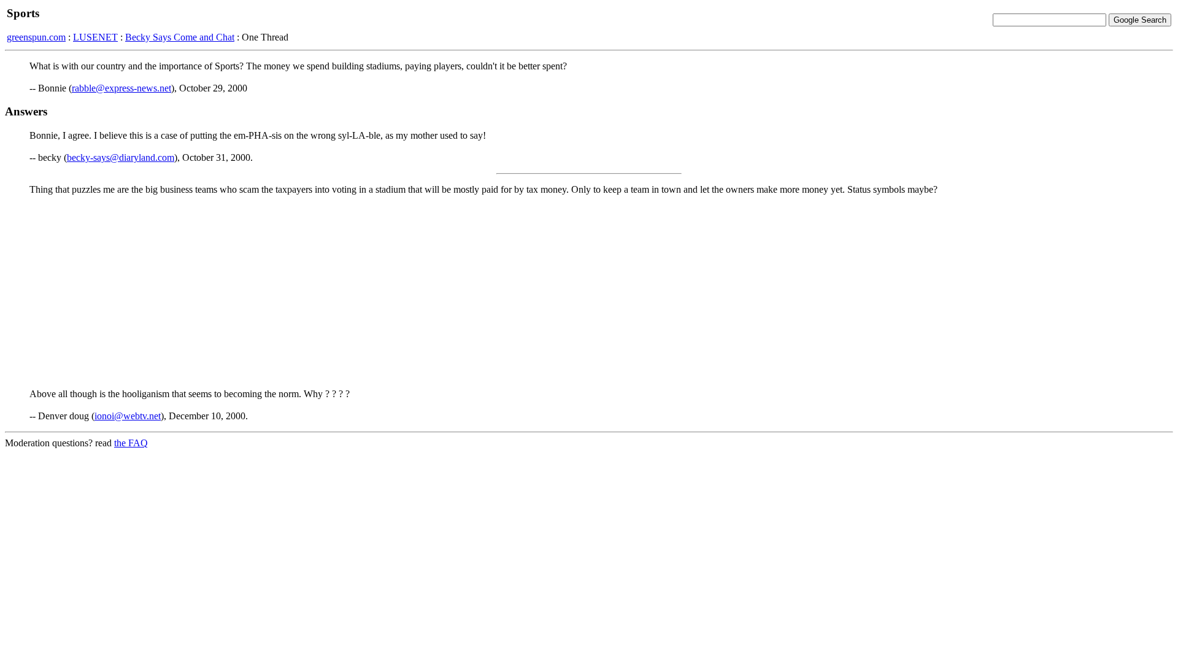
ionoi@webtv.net (127, 416)
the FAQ (131, 443)
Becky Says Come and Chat (179, 37)
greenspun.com (36, 37)
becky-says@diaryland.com (120, 157)
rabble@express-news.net (121, 88)
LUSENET (95, 37)
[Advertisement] (589, 291)
